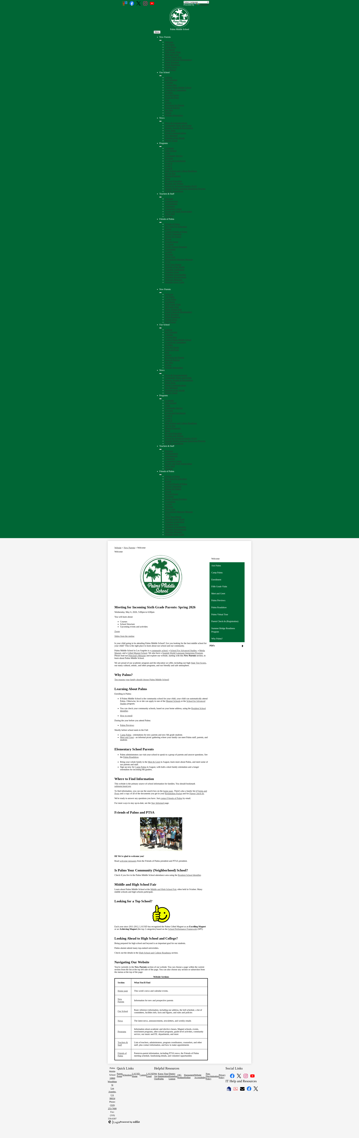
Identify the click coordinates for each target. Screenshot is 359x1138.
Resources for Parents (174, 105)
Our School (123, 1011)
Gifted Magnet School (137, 653)
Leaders (168, 252)
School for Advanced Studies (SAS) (181, 186)
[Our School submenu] (160, 75)
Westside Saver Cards (174, 282)
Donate (168, 239)
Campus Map (171, 85)
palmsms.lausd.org (122, 786)
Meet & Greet (154, 762)
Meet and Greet (172, 55)
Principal (169, 199)
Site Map (169, 110)
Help (167, 100)
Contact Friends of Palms (176, 231)
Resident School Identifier (189, 875)
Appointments (171, 204)
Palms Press (170, 130)
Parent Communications (175, 133)
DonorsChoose (171, 242)
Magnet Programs (173, 176)
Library (168, 103)
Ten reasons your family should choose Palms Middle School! (141, 679)
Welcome (169, 42)
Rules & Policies (172, 108)
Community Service (174, 156)
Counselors (170, 206)
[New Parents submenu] (160, 40)
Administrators (171, 201)
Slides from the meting (124, 636)
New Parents (129, 548)
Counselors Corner (173, 209)
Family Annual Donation (176, 247)
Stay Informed (171, 135)
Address (168, 77)
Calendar (169, 82)
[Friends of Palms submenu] (160, 222)
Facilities (169, 92)
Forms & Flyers (172, 97)
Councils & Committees (175, 90)
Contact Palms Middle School (178, 87)
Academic (169, 148)
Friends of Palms (172, 224)
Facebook (169, 244)
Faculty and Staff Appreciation (178, 211)
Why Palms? (170, 70)
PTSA (168, 262)
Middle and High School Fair (163, 889)
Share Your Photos (173, 264)
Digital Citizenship (173, 234)
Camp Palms (170, 47)
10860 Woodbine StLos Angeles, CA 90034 (112, 1088)
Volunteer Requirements (175, 277)
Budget (168, 229)
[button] (160, 292)
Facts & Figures (172, 95)
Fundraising (170, 249)
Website (117, 548)
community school (159, 650)
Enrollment (170, 49)
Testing (168, 113)
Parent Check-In (196, 793)
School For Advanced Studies (183, 650)
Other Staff (170, 214)
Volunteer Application (174, 269)
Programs (122, 1031)
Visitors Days (171, 67)
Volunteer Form (172, 272)
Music (167, 178)
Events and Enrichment (175, 161)
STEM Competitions (174, 191)
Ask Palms (169, 44)
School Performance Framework (182, 929)
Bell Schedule (171, 80)
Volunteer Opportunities (175, 274)
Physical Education (173, 181)
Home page (123, 991)
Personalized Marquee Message (179, 259)
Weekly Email (171, 140)
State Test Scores (198, 663)
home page (168, 791)
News (120, 1021)
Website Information (174, 115)
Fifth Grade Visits (173, 52)
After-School (170, 151)
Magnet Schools (173, 701)
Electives (169, 158)
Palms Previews (172, 62)
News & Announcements (176, 123)
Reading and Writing (174, 183)
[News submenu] (160, 121)
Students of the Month (175, 138)
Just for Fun (170, 173)
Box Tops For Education (176, 226)
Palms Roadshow (172, 65)
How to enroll (126, 716)
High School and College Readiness (181, 171)
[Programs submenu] (160, 146)
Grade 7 (168, 166)
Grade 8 (168, 168)
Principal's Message (137, 655)
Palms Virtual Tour (173, 57)
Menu (157, 32)
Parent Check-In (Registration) (178, 60)
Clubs (167, 153)
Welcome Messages (173, 280)
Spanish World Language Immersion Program (185, 189)
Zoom (117, 631)
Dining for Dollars (173, 237)
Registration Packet (173, 793)
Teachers (169, 216)
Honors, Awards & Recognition (179, 128)
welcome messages (128, 861)
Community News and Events (178, 125)
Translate (204, 5)
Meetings (169, 254)
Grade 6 (168, 163)
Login (114, 1122)
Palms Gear (170, 257)
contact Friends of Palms (171, 798)
